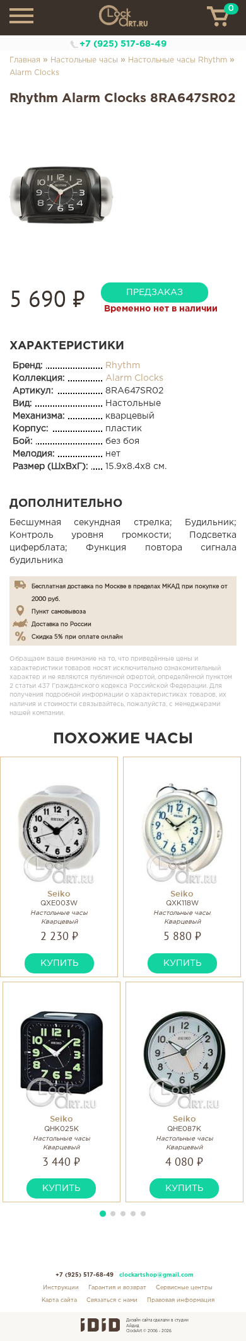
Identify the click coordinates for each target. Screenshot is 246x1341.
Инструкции (61, 1287)
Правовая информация (180, 1300)
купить (59, 963)
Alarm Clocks (34, 72)
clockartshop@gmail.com (156, 1274)
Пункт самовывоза (59, 611)
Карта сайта (59, 1300)
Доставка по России (61, 624)
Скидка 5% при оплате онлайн (77, 636)
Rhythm (122, 365)
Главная (24, 60)
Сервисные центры (184, 1287)
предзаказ (154, 292)
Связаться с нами (112, 1300)
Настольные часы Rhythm (177, 60)
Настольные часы (84, 60)
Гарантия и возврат (117, 1287)
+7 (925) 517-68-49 (123, 44)
